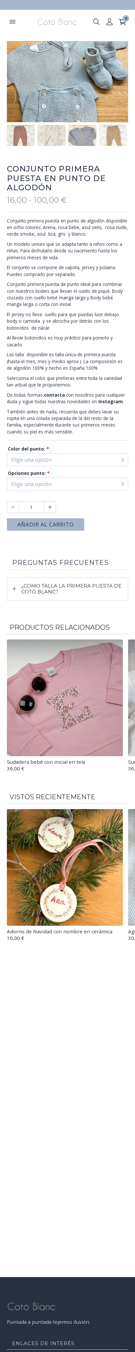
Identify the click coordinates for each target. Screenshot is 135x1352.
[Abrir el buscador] (96, 21)
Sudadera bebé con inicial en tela (46, 761)
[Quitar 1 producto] (13, 507)
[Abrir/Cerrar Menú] (12, 21)
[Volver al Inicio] (54, 21)
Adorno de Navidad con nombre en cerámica (59, 931)
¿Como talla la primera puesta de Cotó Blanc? (71, 589)
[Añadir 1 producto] (50, 507)
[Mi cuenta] (109, 21)
